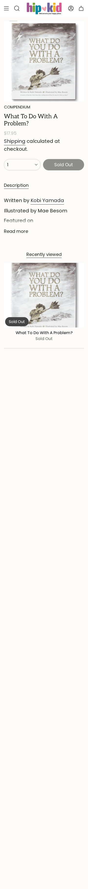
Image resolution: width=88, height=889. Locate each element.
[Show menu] (6, 8)
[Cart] (81, 8)
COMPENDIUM (17, 107)
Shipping (14, 141)
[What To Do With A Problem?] (44, 295)
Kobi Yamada (47, 200)
